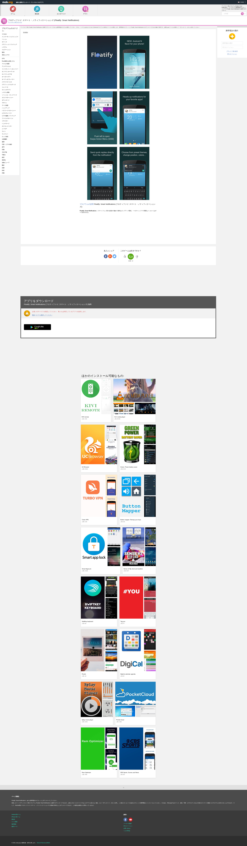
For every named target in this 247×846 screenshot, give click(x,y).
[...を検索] (242, 13)
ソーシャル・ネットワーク (9, 95)
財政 (3, 170)
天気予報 (4, 152)
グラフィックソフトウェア (9, 44)
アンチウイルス (6, 66)
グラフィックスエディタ (9, 84)
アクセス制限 (5, 63)
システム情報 (5, 92)
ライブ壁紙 (14, 821)
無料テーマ (14, 826)
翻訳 (3, 165)
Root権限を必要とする (8, 61)
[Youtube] (131, 821)
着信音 (13, 819)
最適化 (4, 160)
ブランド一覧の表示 (232, 51)
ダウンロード (5, 100)
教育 (3, 157)
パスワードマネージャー (9, 110)
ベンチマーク (5, 123)
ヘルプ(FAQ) (127, 830)
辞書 (3, 173)
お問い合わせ (127, 828)
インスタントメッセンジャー (10, 69)
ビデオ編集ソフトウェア (9, 115)
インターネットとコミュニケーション (10, 38)
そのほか (4, 34)
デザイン (4, 102)
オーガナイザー (6, 76)
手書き (4, 154)
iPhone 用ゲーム (16, 817)
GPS (3, 58)
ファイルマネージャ (7, 118)
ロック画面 (5, 136)
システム (4, 47)
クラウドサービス (7, 82)
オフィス (4, 42)
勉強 (3, 52)
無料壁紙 (14, 824)
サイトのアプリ (6, 89)
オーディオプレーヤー (9, 79)
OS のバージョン (232, 54)
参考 (3, 147)
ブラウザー (5, 121)
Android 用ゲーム (16, 814)
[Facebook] (126, 821)
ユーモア (4, 128)
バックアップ (5, 108)
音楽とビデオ (5, 55)
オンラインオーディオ (8, 71)
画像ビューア (5, 162)
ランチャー (5, 134)
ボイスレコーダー (7, 126)
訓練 (3, 168)
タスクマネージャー (7, 97)
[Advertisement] (10, 207)
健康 (3, 141)
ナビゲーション (6, 49)
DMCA (48, 842)
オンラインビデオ (7, 74)
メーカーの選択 (128, 823)
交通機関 (4, 139)
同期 (3, 149)
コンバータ (5, 87)
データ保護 (5, 105)
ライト (4, 131)
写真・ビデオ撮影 (7, 144)
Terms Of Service (41, 842)
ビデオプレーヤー (7, 113)
